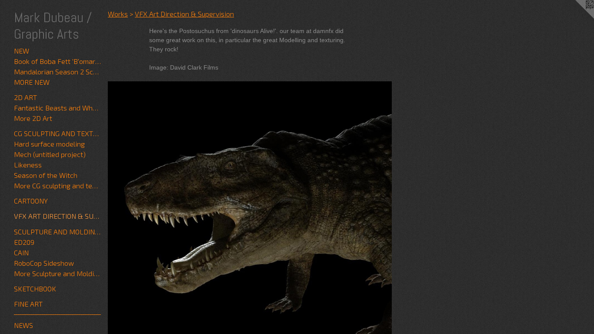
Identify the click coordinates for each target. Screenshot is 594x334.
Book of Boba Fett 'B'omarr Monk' (57, 61)
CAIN (21, 252)
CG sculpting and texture (57, 133)
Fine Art (28, 304)
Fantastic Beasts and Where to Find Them (57, 108)
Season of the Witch (45, 175)
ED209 (24, 242)
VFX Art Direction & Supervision (57, 216)
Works (118, 14)
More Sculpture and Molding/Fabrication (57, 273)
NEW (21, 51)
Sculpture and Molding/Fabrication (57, 231)
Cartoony (31, 201)
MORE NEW (32, 82)
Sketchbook (35, 288)
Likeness (28, 164)
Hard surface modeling (49, 144)
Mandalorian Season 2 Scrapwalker (57, 71)
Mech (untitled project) (50, 154)
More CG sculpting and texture (57, 185)
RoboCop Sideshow (44, 263)
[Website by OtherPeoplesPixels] (576, 17)
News (23, 325)
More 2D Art (33, 118)
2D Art (25, 97)
